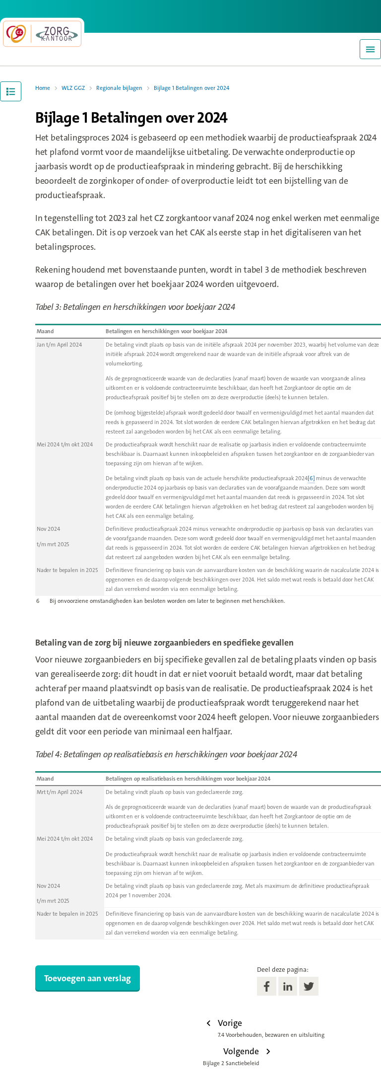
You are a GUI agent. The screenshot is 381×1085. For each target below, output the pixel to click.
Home (42, 88)
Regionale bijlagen (119, 88)
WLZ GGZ (73, 88)
